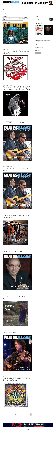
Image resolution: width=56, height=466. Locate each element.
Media (37, 7)
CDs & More (31, 7)
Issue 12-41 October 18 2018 (12, 251)
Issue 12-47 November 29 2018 (13, 123)
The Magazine (18, 7)
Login (28, 429)
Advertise (10, 7)
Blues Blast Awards (45, 7)
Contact (5, 9)
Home (4, 7)
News (25, 7)
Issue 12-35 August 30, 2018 (12, 333)
